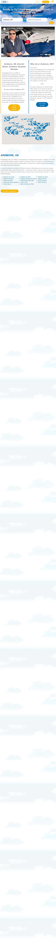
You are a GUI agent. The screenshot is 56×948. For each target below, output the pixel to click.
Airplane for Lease (8, 177)
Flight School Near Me (27, 180)
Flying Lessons (42, 180)
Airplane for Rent (25, 177)
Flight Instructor (8, 180)
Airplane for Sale (43, 177)
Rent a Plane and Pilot (27, 184)
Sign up (45, 2)
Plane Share (7, 184)
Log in (38, 2)
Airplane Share (42, 178)
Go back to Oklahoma (9, 191)
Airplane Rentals (8, 178)
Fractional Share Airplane (11, 182)
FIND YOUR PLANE (14, 107)
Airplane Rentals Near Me (28, 178)
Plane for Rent (42, 182)
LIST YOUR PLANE (42, 104)
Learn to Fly (24, 182)
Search (51, 23)
